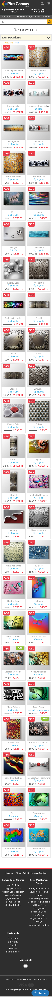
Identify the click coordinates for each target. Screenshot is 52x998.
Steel (13, 353)
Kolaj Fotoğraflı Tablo (39, 898)
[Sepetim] (49, 3)
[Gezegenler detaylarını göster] (13, 128)
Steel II (13, 389)
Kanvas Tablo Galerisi (13, 880)
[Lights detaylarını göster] (39, 198)
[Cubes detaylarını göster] (39, 411)
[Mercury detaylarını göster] (13, 517)
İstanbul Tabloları (13, 905)
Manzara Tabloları (12, 895)
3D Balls (39, 565)
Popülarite (9, 43)
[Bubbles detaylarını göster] (39, 587)
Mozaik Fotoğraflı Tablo (39, 901)
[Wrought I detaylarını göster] (39, 375)
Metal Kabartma (38, 70)
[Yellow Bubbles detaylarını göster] (39, 658)
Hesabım (9, 873)
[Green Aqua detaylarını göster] (39, 800)
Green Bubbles (13, 636)
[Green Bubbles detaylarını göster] (13, 623)
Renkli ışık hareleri (13, 318)
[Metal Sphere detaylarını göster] (13, 693)
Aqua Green (39, 707)
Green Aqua (39, 813)
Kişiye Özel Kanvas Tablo (13, 11)
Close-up (38, 497)
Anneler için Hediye (39, 925)
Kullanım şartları (31, 990)
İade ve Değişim (39, 873)
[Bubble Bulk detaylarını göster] (13, 729)
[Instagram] (26, 966)
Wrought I (38, 389)
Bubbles (39, 601)
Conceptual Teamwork (39, 778)
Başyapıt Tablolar (13, 888)
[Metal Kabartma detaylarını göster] (39, 57)
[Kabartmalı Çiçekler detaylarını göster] (39, 729)
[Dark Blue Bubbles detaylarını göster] (13, 764)
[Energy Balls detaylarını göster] (13, 92)
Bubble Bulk (13, 742)
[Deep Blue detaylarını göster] (39, 234)
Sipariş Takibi (22, 873)
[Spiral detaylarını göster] (39, 446)
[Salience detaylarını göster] (39, 128)
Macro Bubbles (38, 636)
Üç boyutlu (13, 73)
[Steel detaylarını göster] (13, 340)
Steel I (39, 318)
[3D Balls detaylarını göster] (39, 552)
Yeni (17, 43)
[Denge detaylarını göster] (13, 234)
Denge (13, 247)
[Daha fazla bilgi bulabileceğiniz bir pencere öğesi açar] (40, 993)
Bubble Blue (39, 848)
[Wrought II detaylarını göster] (39, 269)
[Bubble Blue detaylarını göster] (39, 835)
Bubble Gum (13, 601)
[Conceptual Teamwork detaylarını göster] (39, 764)
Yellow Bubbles (38, 671)
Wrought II (39, 283)
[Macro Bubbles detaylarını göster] (39, 623)
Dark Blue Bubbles (13, 778)
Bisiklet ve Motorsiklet (38, 710)
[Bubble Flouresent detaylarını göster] (13, 835)
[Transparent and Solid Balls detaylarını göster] (39, 92)
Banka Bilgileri (13, 951)
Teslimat (13, 948)
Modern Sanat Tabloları (13, 891)
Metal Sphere (13, 707)
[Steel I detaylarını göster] (39, 305)
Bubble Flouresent (13, 848)
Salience (39, 141)
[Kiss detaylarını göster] (13, 198)
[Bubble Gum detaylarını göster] (13, 587)
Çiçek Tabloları (13, 898)
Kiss (13, 212)
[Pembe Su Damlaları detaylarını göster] (39, 481)
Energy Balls (13, 106)
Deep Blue (39, 247)
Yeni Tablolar (13, 885)
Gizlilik (7, 990)
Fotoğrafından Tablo (39, 888)
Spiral (38, 459)
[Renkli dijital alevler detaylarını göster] (13, 57)
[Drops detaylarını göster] (13, 800)
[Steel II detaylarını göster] (13, 375)
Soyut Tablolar (13, 901)
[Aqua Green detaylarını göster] (39, 693)
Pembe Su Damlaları (38, 495)
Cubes (38, 424)
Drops (13, 813)
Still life (38, 109)
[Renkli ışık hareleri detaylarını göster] (13, 305)
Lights (39, 212)
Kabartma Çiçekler (13, 671)
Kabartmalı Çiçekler (38, 742)
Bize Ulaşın (13, 938)
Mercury (13, 530)
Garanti (13, 945)
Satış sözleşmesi (17, 990)
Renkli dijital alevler (13, 70)
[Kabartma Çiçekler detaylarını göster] (13, 658)
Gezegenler (13, 141)
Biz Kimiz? (13, 941)
